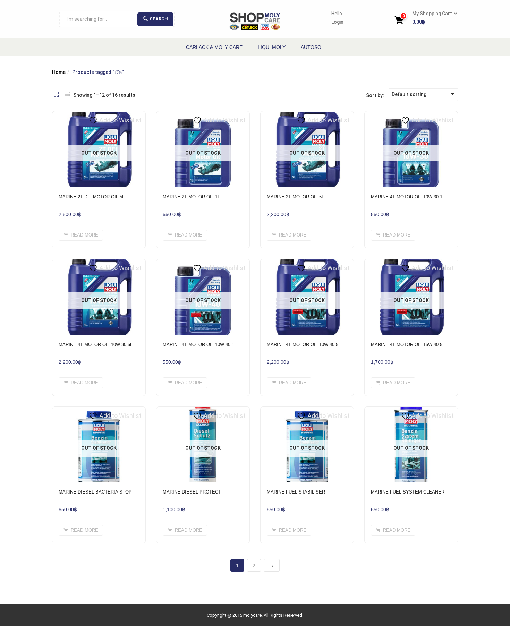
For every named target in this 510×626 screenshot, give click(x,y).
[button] (432, 18)
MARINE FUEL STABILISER (296, 492)
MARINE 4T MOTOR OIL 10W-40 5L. (304, 344)
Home (59, 72)
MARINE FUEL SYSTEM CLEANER (407, 492)
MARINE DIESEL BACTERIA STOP (95, 492)
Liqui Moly (272, 47)
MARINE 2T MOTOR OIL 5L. (296, 196)
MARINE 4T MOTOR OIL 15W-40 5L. (408, 344)
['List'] (67, 95)
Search (159, 19)
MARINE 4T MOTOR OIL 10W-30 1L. (408, 196)
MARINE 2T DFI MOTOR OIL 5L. (92, 196)
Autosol (312, 47)
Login (337, 22)
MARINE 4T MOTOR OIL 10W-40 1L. (200, 344)
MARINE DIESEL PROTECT (192, 492)
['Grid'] (56, 95)
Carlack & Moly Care (214, 47)
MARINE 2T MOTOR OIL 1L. (192, 196)
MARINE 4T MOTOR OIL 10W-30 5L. (96, 344)
